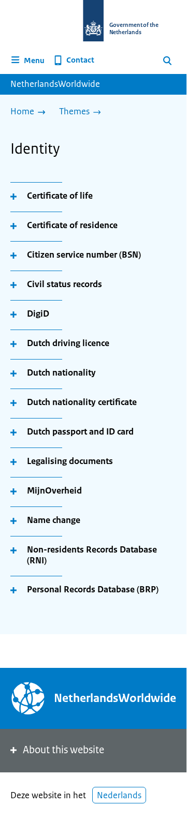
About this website (63, 749)
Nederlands (119, 795)
